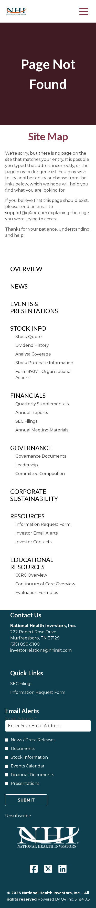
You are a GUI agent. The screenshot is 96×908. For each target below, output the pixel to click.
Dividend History (32, 345)
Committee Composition (40, 473)
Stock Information (29, 757)
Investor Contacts (33, 541)
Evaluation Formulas (36, 592)
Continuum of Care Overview (45, 583)
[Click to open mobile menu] (84, 11)
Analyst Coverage (33, 354)
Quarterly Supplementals (42, 403)
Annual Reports (31, 412)
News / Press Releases (33, 739)
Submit (26, 800)
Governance (31, 447)
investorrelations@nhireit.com (41, 650)
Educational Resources (32, 563)
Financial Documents (32, 774)
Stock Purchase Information (44, 362)
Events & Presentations (34, 307)
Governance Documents (40, 456)
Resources (27, 516)
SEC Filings (26, 421)
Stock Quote (28, 336)
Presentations (25, 783)
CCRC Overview (31, 575)
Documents (23, 748)
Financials (28, 395)
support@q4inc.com (26, 212)
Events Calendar (28, 766)
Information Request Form (42, 524)
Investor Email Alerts (36, 533)
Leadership (26, 464)
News (19, 286)
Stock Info (28, 328)
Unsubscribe (18, 815)
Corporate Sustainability (34, 495)
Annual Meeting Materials (41, 430)
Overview (26, 268)
